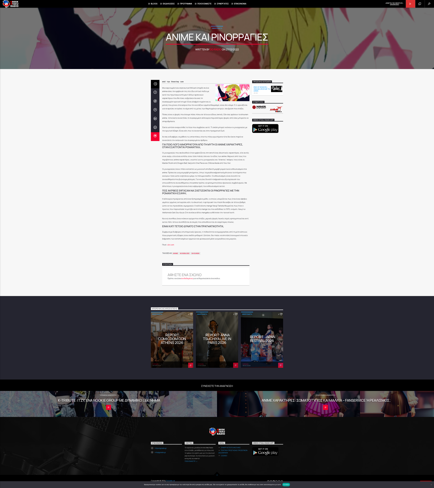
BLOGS (154, 3)
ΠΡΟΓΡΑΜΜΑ (186, 3)
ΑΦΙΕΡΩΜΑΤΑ (217, 28)
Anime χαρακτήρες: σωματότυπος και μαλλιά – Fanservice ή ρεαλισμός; (326, 400)
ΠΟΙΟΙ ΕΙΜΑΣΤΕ (190, 461)
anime (175, 253)
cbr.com (170, 244)
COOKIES (224, 456)
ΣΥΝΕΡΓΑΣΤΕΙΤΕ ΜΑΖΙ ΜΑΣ (231, 447)
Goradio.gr (170, 481)
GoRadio (156, 364)
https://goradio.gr (161, 448)
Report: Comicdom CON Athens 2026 (172, 339)
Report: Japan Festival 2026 (262, 338)
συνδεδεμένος (187, 278)
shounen (195, 253)
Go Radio (215, 49)
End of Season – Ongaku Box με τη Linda (262, 89)
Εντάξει (286, 484)
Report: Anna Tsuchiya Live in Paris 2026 (217, 339)
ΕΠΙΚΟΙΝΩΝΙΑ (240, 3)
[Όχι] (431, 484)
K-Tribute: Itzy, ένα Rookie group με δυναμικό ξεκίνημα (109, 400)
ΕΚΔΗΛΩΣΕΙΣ (169, 3)
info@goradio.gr (160, 452)
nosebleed (184, 253)
